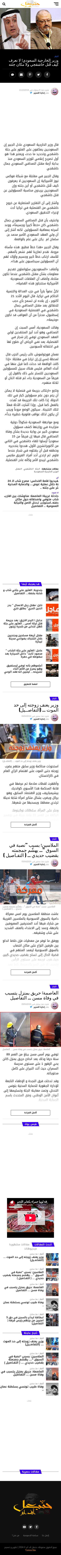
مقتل (18, 469)
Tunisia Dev (30, 1550)
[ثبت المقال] (30, 74)
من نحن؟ (15, 1535)
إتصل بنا (45, 1535)
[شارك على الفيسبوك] (47, 74)
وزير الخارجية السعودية (45, 472)
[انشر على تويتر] (39, 74)
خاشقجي (27, 469)
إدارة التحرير (39, 93)
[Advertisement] (30, 120)
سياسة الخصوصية (30, 1535)
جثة (37, 469)
